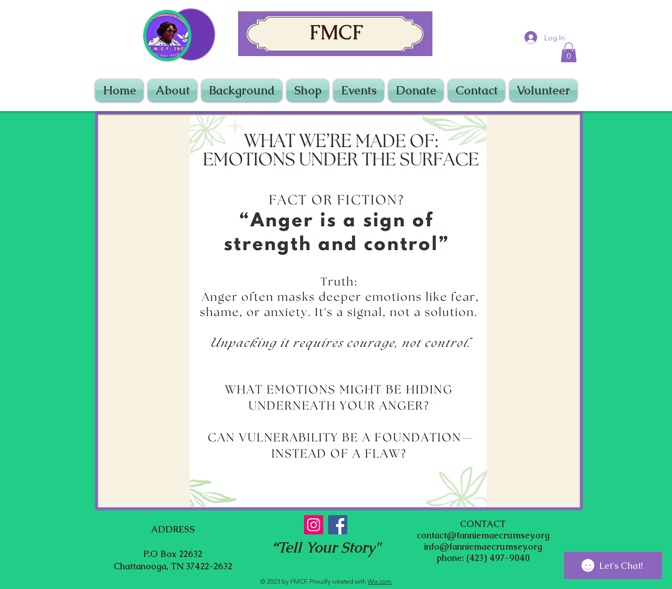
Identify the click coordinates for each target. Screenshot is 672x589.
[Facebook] (337, 524)
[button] (568, 52)
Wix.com (379, 581)
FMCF (336, 32)
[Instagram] (313, 524)
